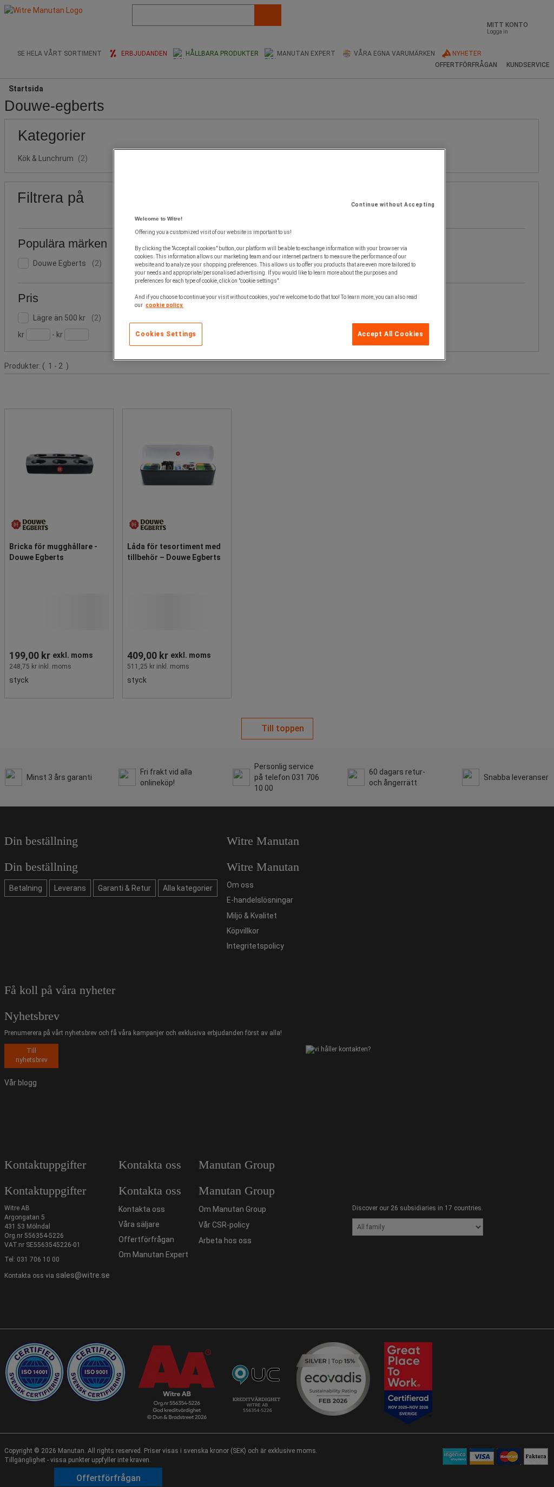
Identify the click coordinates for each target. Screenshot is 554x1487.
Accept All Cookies (391, 334)
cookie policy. (164, 305)
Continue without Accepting (393, 205)
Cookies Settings (165, 334)
